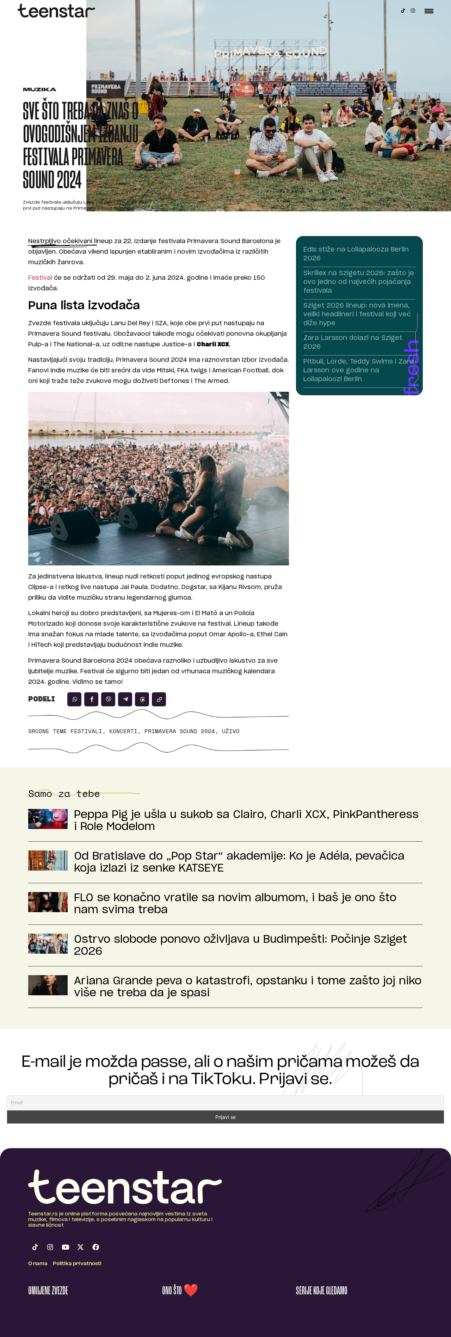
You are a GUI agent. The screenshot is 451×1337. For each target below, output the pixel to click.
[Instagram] (413, 11)
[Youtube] (65, 1247)
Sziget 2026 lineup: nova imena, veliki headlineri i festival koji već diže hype (357, 315)
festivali (86, 731)
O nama (38, 1264)
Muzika (39, 90)
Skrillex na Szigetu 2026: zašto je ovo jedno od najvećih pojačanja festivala (358, 282)
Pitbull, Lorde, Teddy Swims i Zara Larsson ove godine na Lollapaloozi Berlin (358, 371)
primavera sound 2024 (179, 731)
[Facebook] (95, 1247)
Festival (40, 278)
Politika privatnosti (77, 1264)
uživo (231, 731)
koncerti (123, 731)
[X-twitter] (80, 1247)
